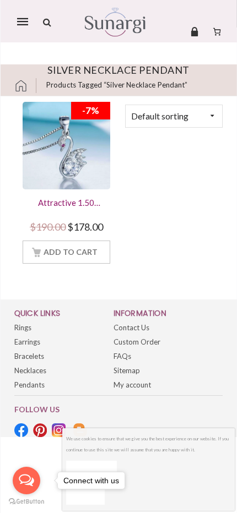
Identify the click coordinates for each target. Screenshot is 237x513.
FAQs (122, 356)
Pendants (29, 384)
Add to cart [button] (71, 251)
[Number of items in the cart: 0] (217, 31)
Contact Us (131, 327)
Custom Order (137, 341)
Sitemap (127, 370)
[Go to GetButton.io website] (26, 501)
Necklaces (30, 370)
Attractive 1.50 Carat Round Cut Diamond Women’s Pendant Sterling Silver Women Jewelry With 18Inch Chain (66, 204)
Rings (22, 327)
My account (132, 384)
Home (25, 85)
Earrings (27, 341)
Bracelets (29, 356)
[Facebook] (21, 430)
